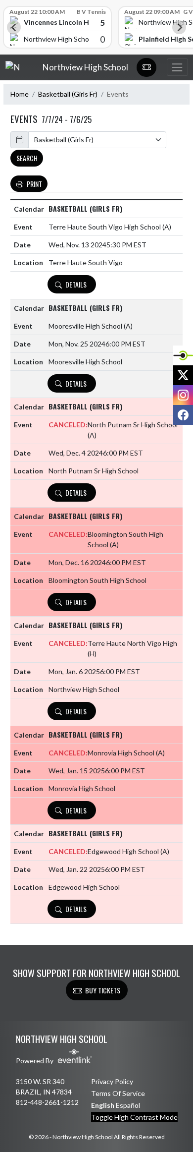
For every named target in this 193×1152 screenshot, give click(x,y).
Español (128, 1105)
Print (34, 183)
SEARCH (27, 158)
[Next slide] (179, 27)
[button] (146, 67)
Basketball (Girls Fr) (67, 94)
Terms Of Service (118, 1093)
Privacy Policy (112, 1081)
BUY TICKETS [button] (102, 990)
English (102, 1105)
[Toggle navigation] (177, 67)
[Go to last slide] (14, 27)
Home (19, 94)
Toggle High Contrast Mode (134, 1117)
